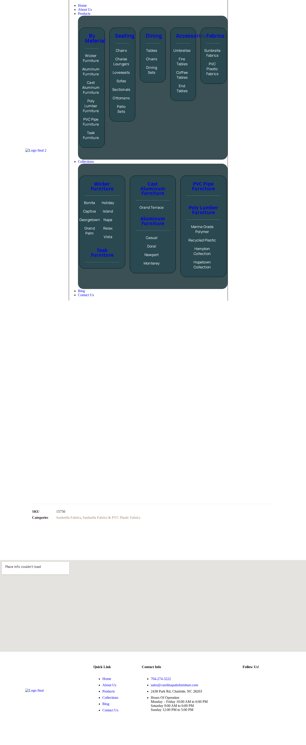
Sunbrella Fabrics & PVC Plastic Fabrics (111, 517)
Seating (124, 35)
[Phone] (239, 150)
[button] (153, 14)
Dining (154, 35)
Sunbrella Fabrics (68, 517)
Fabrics (215, 35)
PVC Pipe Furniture (203, 186)
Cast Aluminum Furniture (152, 188)
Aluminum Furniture (152, 220)
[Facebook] (261, 678)
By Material (95, 38)
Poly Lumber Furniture (203, 209)
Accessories (191, 35)
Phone (253, 150)
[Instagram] (248, 678)
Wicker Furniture (102, 186)
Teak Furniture (102, 252)
